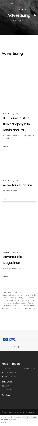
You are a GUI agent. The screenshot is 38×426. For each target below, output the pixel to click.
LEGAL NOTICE (6, 386)
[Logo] (5, 4)
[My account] (35, 15)
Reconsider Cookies (29, 417)
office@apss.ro (10, 372)
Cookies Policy (7, 389)
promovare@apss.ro (13, 376)
